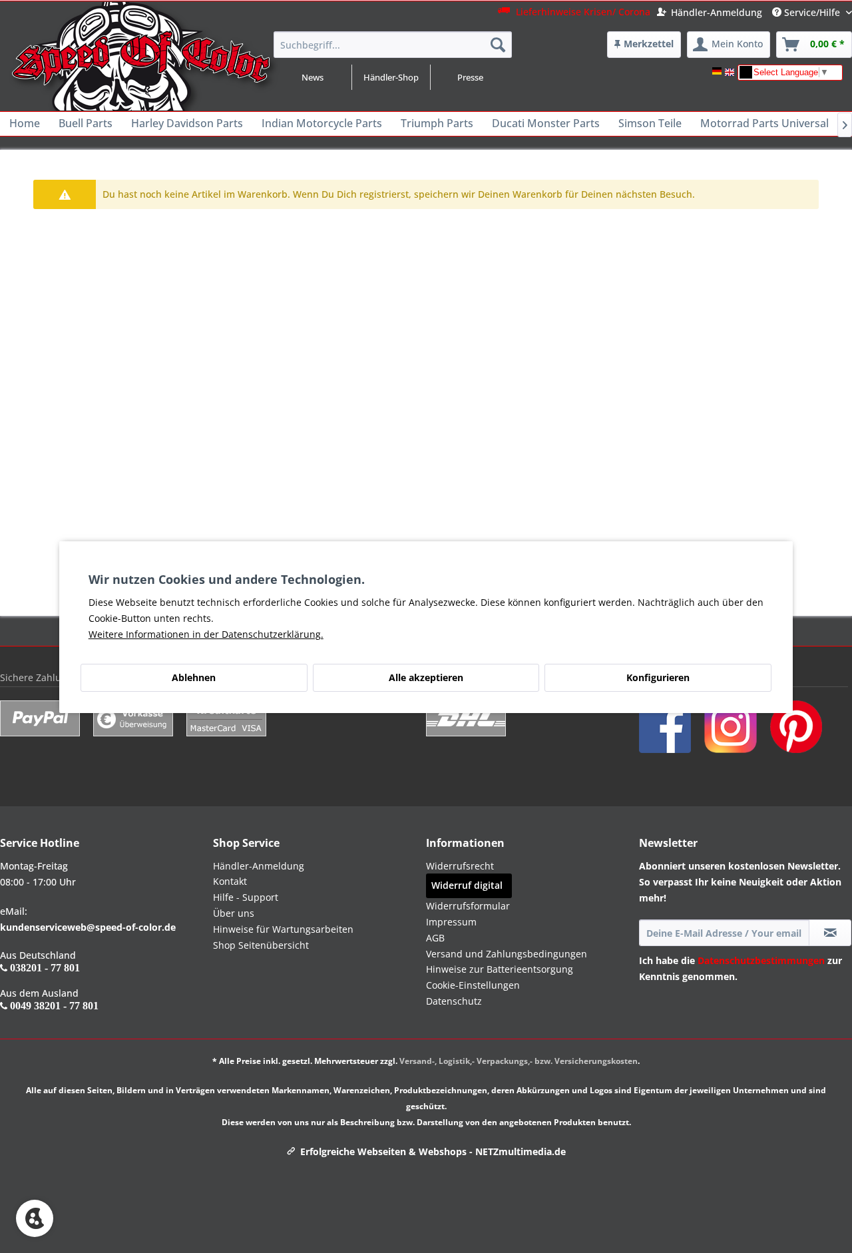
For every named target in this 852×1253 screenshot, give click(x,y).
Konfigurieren (658, 677)
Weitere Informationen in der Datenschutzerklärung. (206, 634)
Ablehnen (194, 677)
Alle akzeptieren (426, 677)
